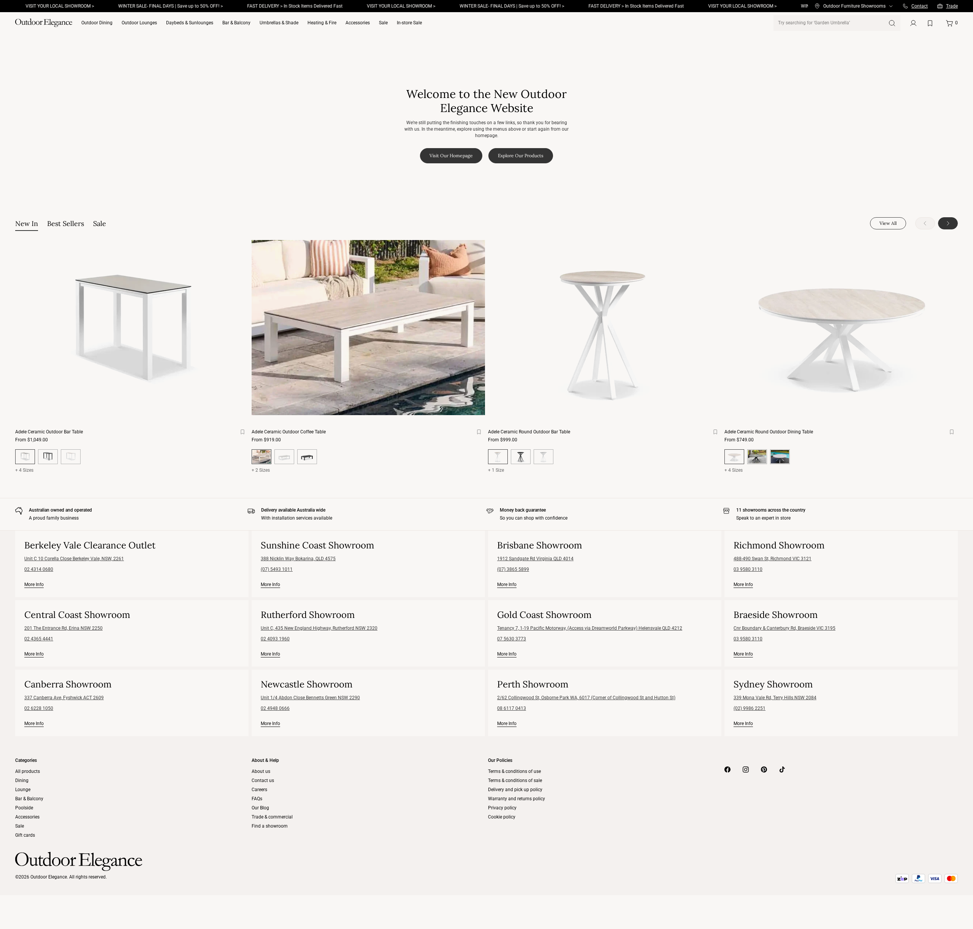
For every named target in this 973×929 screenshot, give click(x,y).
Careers (259, 789)
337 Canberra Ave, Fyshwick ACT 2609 (64, 697)
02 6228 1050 (38, 708)
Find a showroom (270, 826)
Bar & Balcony (236, 22)
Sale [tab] (99, 223)
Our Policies (500, 760)
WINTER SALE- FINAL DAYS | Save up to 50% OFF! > (143, 6)
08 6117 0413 (511, 708)
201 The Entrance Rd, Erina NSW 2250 (63, 628)
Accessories (357, 22)
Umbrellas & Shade (279, 22)
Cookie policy (501, 817)
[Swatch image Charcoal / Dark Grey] (48, 456)
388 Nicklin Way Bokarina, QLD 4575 (298, 558)
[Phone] (905, 6)
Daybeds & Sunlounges (189, 22)
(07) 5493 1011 (277, 569)
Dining (22, 780)
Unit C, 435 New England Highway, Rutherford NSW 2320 (319, 628)
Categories (26, 760)
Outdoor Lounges (139, 22)
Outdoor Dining (97, 22)
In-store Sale (409, 22)
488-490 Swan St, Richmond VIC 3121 (772, 558)
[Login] (913, 23)
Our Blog (260, 808)
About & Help (265, 760)
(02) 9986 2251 (749, 708)
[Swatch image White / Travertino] (71, 456)
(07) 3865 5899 (513, 569)
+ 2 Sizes (261, 470)
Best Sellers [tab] (65, 223)
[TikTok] (782, 769)
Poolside (24, 808)
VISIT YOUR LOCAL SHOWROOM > (373, 6)
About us (261, 771)
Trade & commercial (272, 817)
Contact (919, 6)
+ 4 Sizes (24, 470)
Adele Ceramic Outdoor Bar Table (49, 431)
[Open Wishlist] (931, 23)
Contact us (263, 780)
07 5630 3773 (511, 638)
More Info (34, 584)
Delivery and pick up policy (515, 789)
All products (27, 771)
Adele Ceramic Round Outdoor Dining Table (768, 431)
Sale (383, 22)
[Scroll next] (948, 223)
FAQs (257, 798)
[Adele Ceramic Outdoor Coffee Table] (368, 327)
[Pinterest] (764, 769)
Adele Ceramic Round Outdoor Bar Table (529, 431)
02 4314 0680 (38, 569)
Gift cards (25, 835)
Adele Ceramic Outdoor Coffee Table (289, 431)
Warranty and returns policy (516, 798)
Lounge (22, 789)
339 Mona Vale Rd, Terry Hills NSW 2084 (775, 697)
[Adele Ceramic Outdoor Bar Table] (132, 327)
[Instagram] (746, 769)
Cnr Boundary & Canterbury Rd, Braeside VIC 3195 (784, 628)
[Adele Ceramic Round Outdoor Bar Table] (604, 327)
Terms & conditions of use (514, 771)
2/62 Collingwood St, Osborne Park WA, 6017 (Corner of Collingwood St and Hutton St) (586, 697)
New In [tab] (26, 223)
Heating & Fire (321, 22)
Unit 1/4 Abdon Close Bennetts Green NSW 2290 (310, 697)
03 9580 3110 (748, 569)
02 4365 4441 (38, 638)
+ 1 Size (496, 470)
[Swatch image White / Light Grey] (284, 456)
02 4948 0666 (275, 708)
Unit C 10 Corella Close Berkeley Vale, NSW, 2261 (74, 558)
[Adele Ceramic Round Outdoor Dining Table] (841, 327)
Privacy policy (502, 808)
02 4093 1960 (275, 638)
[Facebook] (727, 769)
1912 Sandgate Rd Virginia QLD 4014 (535, 558)
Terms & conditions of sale (515, 780)
